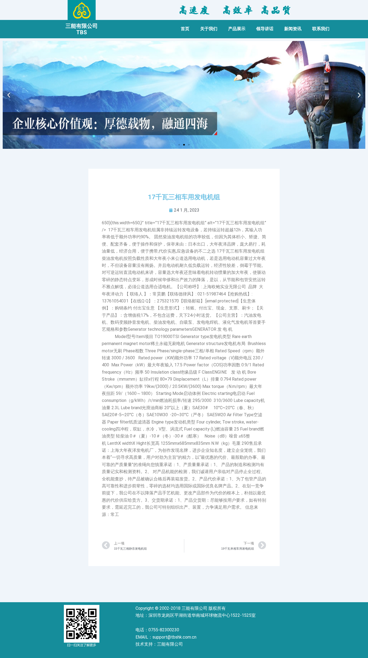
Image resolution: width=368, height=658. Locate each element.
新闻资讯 (292, 28)
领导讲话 (264, 28)
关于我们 (208, 28)
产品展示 (236, 28)
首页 (185, 28)
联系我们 (320, 28)
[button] (179, 145)
